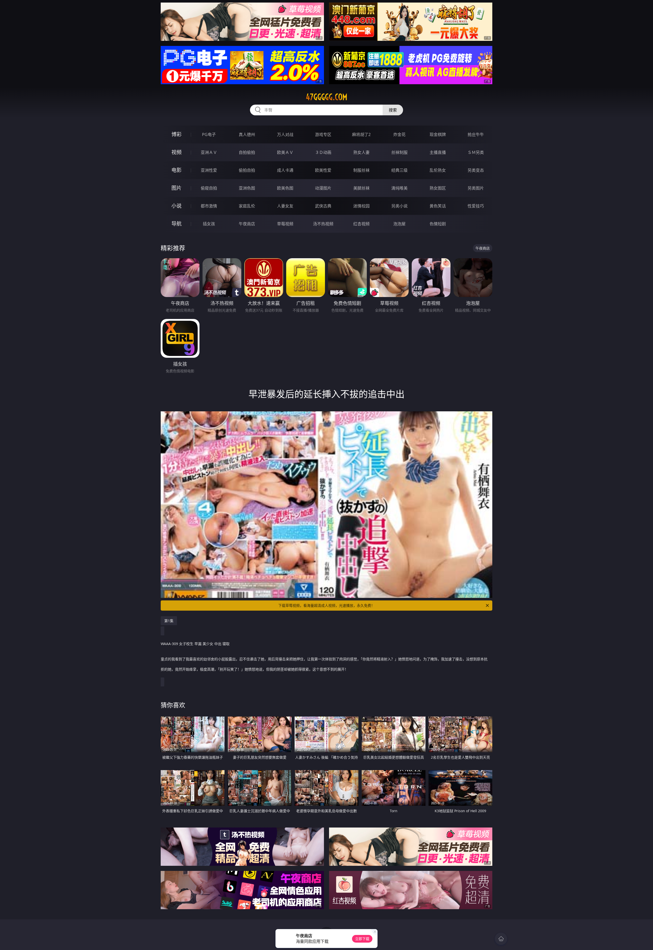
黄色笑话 (438, 206)
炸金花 (399, 134)
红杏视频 (361, 224)
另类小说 (399, 206)
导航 (176, 223)
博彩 (176, 134)
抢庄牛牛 (476, 134)
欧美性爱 (323, 170)
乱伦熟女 (438, 170)
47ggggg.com (326, 97)
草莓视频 (285, 224)
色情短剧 (438, 224)
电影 (176, 170)
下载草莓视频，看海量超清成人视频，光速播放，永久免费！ (326, 605)
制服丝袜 (361, 170)
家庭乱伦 (247, 206)
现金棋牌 (438, 134)
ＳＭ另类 (476, 152)
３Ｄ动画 (323, 152)
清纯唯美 (399, 188)
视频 (176, 152)
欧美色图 (285, 188)
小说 (176, 205)
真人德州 (247, 134)
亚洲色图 (247, 188)
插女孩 (209, 224)
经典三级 (399, 170)
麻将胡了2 (361, 134)
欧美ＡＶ (285, 152)
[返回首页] (501, 939)
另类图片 (476, 188)
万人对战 (285, 134)
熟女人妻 (361, 152)
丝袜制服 (399, 152)
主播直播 (438, 152)
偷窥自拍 (209, 188)
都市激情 (209, 206)
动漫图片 (323, 188)
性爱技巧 (476, 206)
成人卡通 (285, 170)
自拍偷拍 (247, 152)
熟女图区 (438, 188)
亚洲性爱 (209, 170)
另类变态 (476, 170)
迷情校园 (361, 206)
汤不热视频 (323, 224)
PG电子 (209, 134)
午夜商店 (247, 224)
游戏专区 (323, 134)
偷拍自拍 (247, 170)
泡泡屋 (399, 224)
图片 (176, 187)
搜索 (393, 110)
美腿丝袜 (361, 188)
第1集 (168, 620)
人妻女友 (285, 206)
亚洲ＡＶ (209, 152)
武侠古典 (323, 206)
